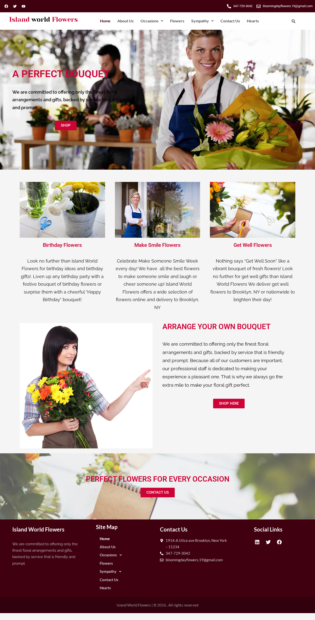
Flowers (177, 20)
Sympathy (200, 20)
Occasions (149, 20)
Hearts (253, 20)
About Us (125, 20)
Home (105, 20)
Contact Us (230, 20)
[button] (152, 21)
